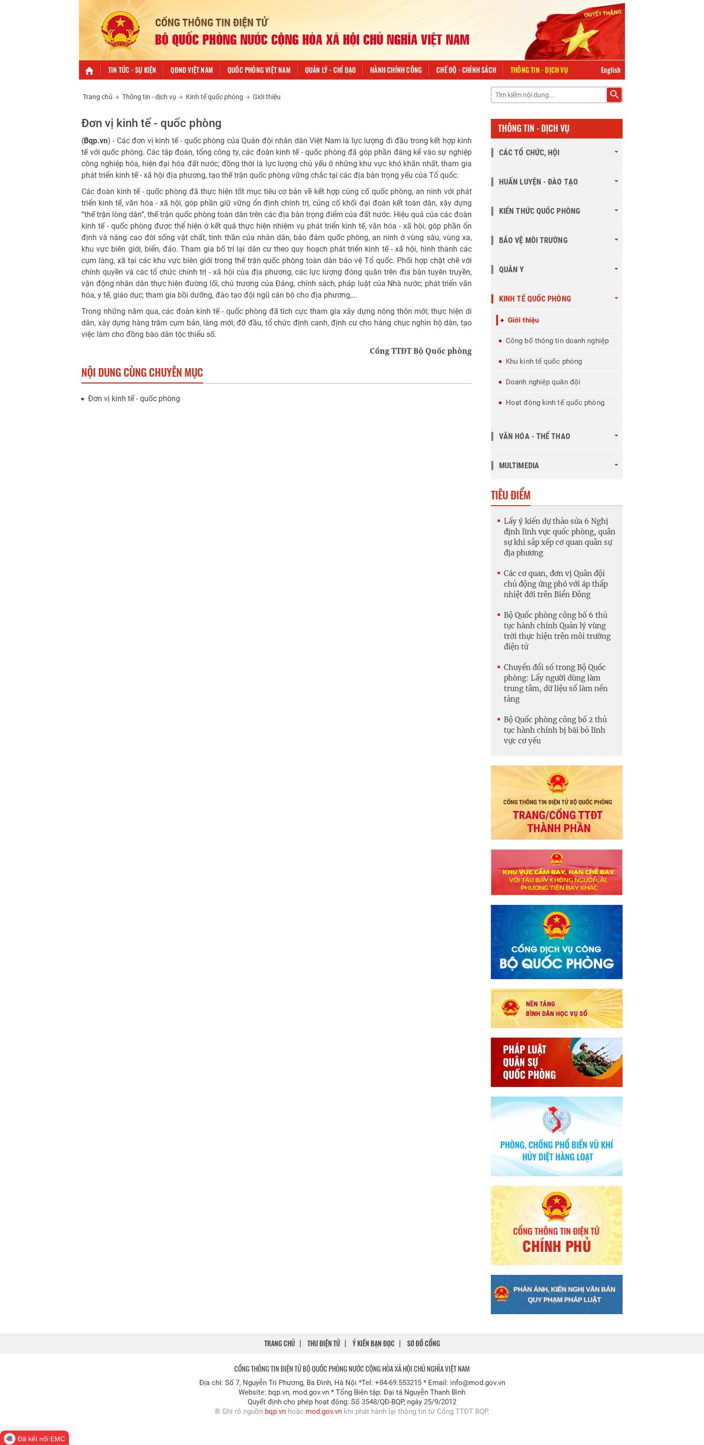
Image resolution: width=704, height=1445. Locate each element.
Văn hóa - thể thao (534, 436)
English (611, 70)
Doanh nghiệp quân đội (543, 382)
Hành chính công (396, 70)
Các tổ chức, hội (529, 152)
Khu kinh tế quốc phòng (544, 361)
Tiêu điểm (511, 494)
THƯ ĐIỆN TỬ (323, 1343)
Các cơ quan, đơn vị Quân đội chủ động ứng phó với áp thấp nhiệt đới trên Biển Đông (556, 584)
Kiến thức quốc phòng (539, 211)
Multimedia (519, 465)
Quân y (511, 269)
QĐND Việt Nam (191, 70)
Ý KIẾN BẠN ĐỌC (373, 1343)
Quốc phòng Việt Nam (259, 70)
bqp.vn (275, 1411)
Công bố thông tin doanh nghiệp (557, 340)
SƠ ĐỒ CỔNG (423, 1343)
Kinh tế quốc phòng (214, 97)
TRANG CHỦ (279, 1343)
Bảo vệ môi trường (533, 240)
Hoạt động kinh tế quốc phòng (555, 402)
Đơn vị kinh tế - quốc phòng (134, 398)
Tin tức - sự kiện (132, 70)
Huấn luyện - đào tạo (538, 181)
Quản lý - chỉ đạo (330, 70)
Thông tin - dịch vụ (539, 70)
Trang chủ (98, 97)
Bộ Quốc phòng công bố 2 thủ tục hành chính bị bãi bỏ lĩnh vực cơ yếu (555, 730)
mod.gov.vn (324, 1411)
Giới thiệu (267, 97)
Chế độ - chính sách (466, 70)
